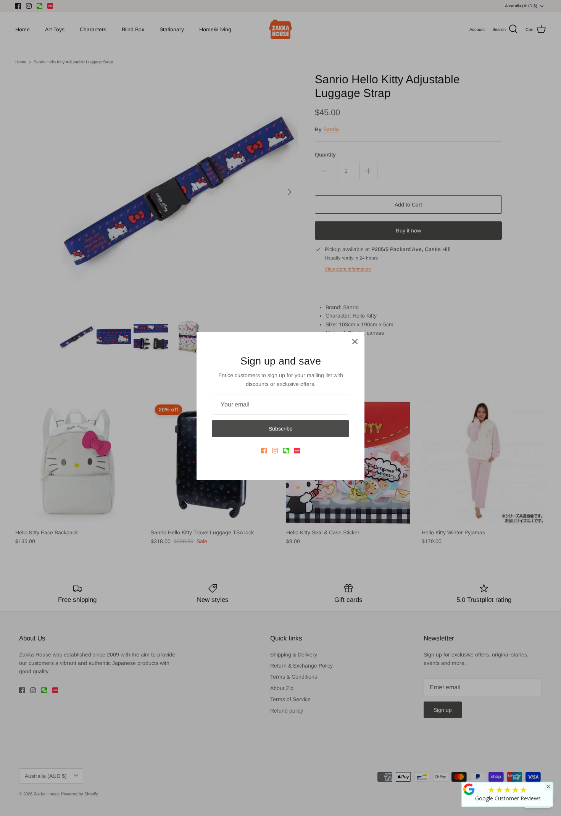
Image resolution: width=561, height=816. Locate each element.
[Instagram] (275, 450)
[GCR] (469, 789)
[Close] (355, 341)
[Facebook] (264, 450)
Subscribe (281, 429)
